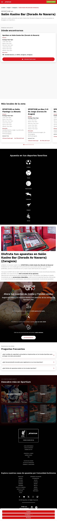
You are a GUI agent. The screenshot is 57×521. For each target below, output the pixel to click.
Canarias (20, 483)
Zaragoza (14, 7)
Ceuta (20, 492)
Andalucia (20, 476)
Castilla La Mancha (20, 487)
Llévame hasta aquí (7, 138)
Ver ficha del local (19, 138)
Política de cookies (28, 460)
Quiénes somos (28, 455)
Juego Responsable (28, 445)
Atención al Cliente (28, 453)
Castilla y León (20, 489)
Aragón (20, 478)
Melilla (35, 485)
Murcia (35, 487)
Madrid (35, 483)
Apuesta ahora (51, 1)
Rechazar (28, 517)
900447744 (5, 136)
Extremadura (35, 478)
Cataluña (20, 490)
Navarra (36, 489)
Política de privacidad (28, 462)
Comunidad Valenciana (35, 476)
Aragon (9, 7)
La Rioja (36, 481)
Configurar (28, 514)
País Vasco (35, 490)
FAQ (28, 456)
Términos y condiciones (28, 464)
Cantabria (20, 485)
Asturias (20, 480)
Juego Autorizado (28, 447)
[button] (23, 144)
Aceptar (28, 511)
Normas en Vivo (28, 449)
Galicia (35, 480)
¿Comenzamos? (28, 337)
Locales (3, 7)
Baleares (20, 481)
